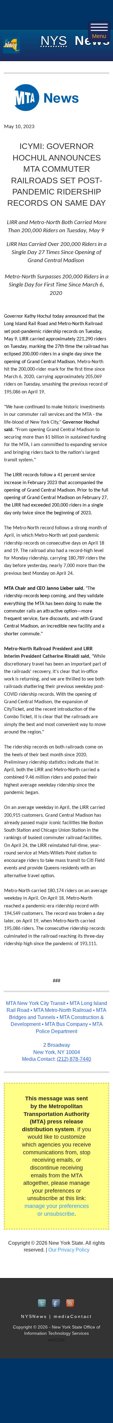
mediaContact (73, 1316)
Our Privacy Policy (68, 1249)
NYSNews (34, 1316)
